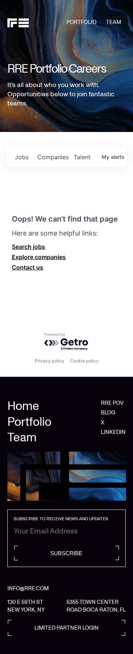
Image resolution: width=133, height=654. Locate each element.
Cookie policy (84, 360)
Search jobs (28, 246)
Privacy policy (49, 360)
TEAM (113, 22)
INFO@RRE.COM (28, 588)
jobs (21, 157)
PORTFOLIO (81, 22)
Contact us (27, 267)
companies (52, 157)
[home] (36, 22)
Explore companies (39, 257)
